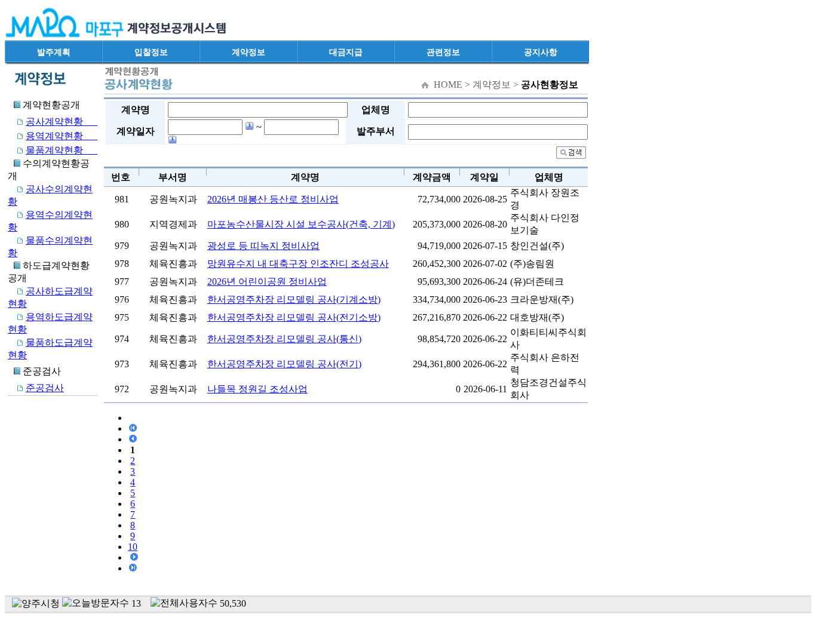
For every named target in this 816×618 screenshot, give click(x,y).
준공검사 (45, 388)
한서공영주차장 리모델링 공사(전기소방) (294, 317)
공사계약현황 (61, 121)
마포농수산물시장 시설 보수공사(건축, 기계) (301, 224)
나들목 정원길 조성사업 (257, 389)
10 (132, 547)
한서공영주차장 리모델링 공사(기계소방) (294, 299)
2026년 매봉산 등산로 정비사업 (273, 199)
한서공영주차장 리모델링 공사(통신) (284, 339)
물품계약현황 (61, 150)
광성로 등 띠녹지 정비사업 (263, 246)
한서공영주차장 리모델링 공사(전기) (284, 364)
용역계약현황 (61, 136)
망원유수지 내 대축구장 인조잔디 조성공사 (298, 264)
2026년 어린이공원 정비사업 (267, 281)
